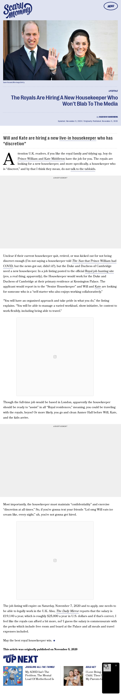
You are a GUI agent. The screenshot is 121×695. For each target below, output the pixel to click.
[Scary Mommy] (17, 10)
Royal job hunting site (99, 271)
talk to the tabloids (83, 169)
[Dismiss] (115, 665)
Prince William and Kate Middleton (41, 159)
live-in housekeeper (77, 138)
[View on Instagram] (55, 357)
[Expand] (105, 665)
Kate (98, 286)
